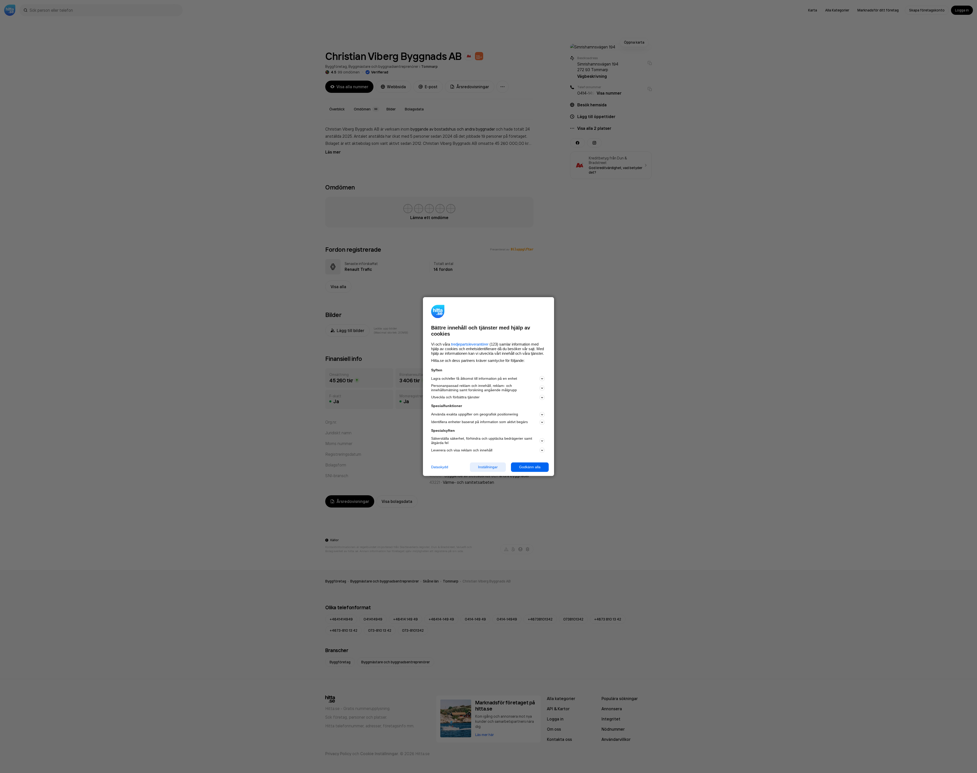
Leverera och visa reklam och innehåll (461, 450)
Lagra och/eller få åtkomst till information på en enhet (474, 378)
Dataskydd (439, 467)
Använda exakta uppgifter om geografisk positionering (474, 414)
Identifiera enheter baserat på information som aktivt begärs (479, 422)
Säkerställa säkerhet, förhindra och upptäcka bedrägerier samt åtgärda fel (481, 441)
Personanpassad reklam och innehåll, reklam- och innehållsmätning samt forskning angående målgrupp (474, 388)
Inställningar (488, 467)
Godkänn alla (530, 467)
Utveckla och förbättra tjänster (455, 397)
